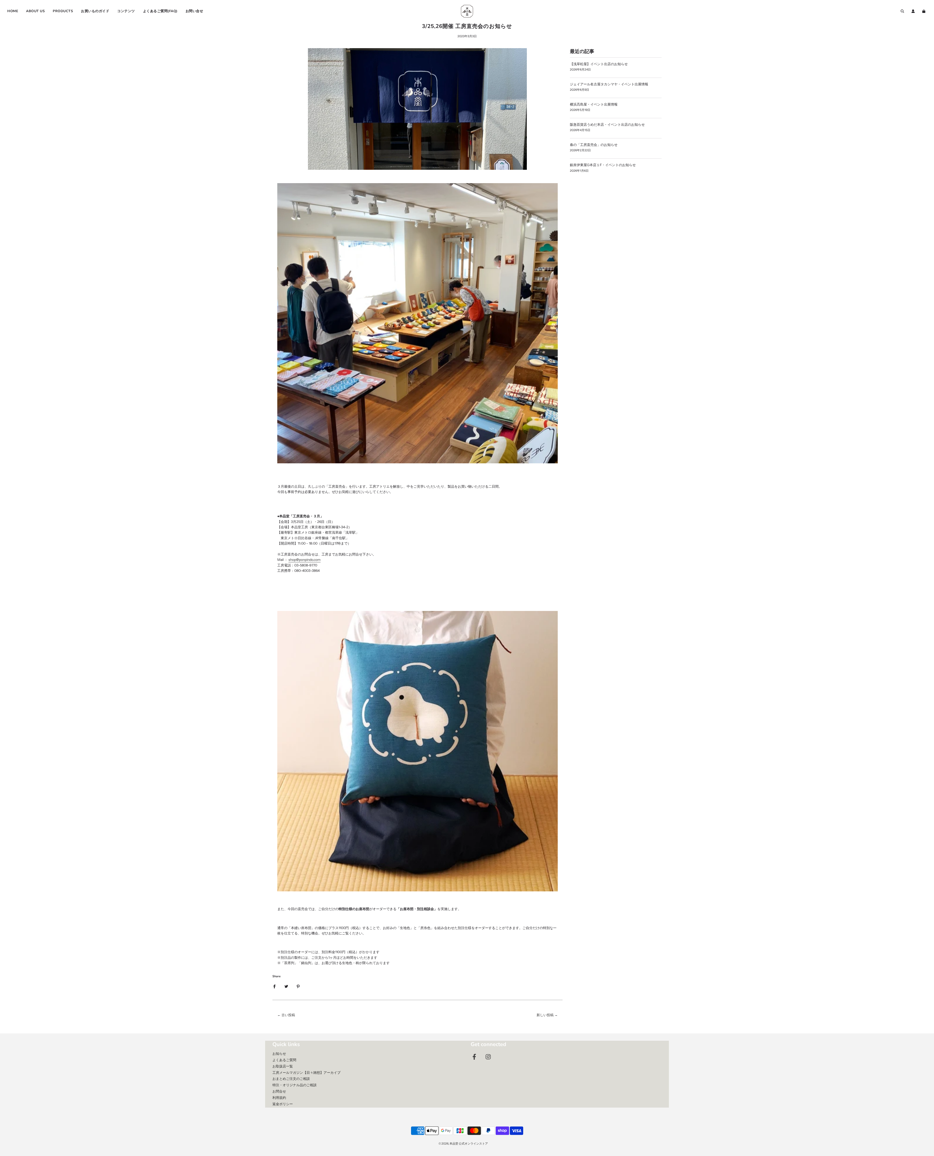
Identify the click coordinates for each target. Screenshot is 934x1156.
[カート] (924, 11)
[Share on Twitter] (286, 986)
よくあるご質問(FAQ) (160, 11)
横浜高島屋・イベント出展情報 (594, 104)
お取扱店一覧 (282, 1066)
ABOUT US (35, 11)
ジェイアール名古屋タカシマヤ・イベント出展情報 (609, 84)
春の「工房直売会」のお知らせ (594, 145)
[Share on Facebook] (274, 986)
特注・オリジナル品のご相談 (294, 1085)
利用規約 (279, 1097)
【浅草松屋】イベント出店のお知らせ (599, 64)
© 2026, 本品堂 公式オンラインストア (463, 1143)
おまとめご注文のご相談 (291, 1078)
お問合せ (279, 1091)
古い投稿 (288, 1015)
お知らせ (279, 1053)
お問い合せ (194, 11)
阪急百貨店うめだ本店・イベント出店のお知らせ (607, 124)
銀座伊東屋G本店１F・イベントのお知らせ (603, 165)
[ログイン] (913, 11)
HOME (12, 11)
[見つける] (902, 11)
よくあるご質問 (284, 1060)
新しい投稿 (545, 1015)
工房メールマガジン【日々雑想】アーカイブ (306, 1072)
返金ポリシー (282, 1104)
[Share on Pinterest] (298, 986)
